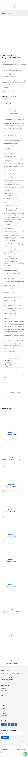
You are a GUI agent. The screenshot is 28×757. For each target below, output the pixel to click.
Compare (14, 91)
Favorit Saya (3, 713)
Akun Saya (3, 708)
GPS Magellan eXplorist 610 (11, 434)
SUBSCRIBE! (5, 737)
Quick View (5, 420)
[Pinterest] (17, 103)
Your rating (6, 362)
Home (2, 12)
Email (5, 383)
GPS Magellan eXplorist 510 (11, 561)
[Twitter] (15, 103)
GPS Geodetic (12, 12)
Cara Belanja (3, 688)
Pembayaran (3, 690)
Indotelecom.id (21, 329)
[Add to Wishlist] (5, 415)
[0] (15, 7)
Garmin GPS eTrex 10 (11, 586)
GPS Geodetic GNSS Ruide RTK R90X (23, 56)
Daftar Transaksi (4, 711)
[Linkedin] (12, 724)
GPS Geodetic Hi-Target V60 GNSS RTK (25, 56)
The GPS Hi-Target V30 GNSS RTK (11, 123)
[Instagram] (9, 724)
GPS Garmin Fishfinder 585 (11, 511)
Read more (11, 632)
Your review (6, 366)
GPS (6, 12)
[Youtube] (16, 724)
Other (20, 324)
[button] (25, 754)
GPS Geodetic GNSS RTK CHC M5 (12, 637)
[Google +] (19, 103)
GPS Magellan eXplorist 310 (11, 536)
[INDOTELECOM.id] (14, 3)
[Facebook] (13, 103)
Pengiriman (3, 693)
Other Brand (6, 98)
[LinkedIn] (21, 103)
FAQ (2, 695)
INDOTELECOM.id (13, 749)
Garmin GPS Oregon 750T (11, 486)
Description (14, 111)
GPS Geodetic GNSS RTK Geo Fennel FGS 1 (11, 460)
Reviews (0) (14, 113)
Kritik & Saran (4, 715)
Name (5, 377)
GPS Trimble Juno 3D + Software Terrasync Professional (12, 663)
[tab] (14, 111)
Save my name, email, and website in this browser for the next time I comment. (12, 392)
